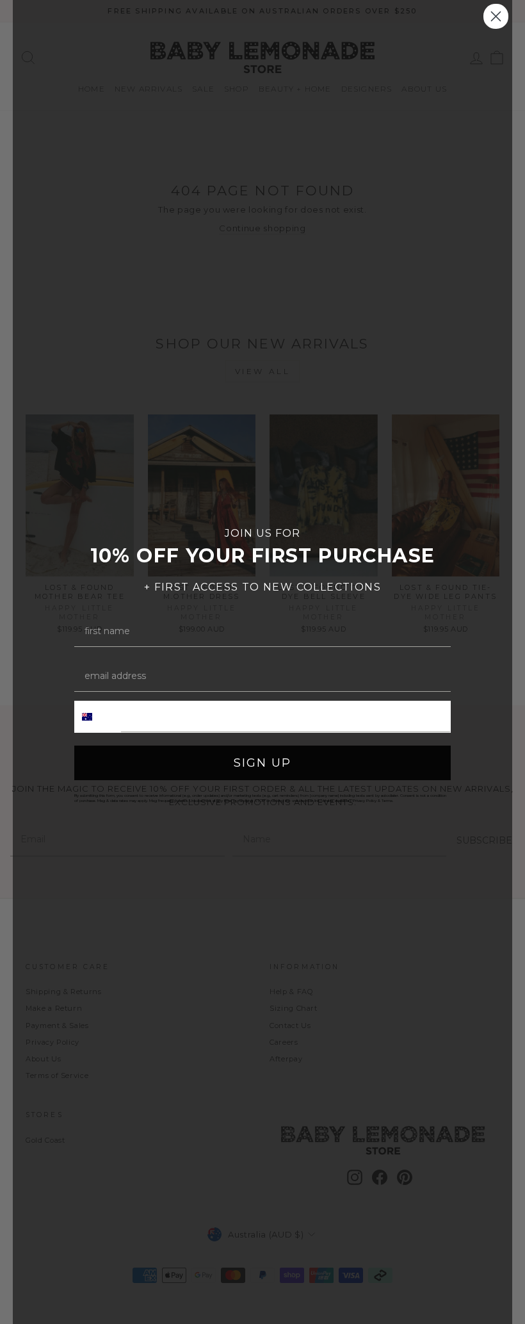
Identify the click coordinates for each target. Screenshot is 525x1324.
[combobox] (98, 716)
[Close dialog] (496, 16)
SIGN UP (262, 763)
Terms (387, 800)
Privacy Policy (364, 800)
